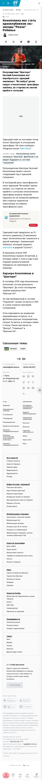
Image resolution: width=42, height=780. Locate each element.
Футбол (19, 10)
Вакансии (26, 427)
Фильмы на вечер (13, 579)
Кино (9, 570)
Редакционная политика (8, 410)
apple (26, 700)
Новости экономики (16, 543)
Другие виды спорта (14, 652)
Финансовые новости (15, 553)
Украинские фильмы (15, 576)
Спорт (9, 636)
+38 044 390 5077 (29, 367)
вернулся (7, 247)
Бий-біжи (25, 148)
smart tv (10, 707)
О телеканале (8, 414)
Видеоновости (12, 470)
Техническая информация (27, 418)
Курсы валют (12, 549)
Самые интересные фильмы (17, 573)
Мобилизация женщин (15, 523)
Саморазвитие (12, 608)
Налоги (9, 559)
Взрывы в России (13, 503)
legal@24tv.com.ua (30, 744)
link (24, 376)
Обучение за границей (15, 611)
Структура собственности (28, 431)
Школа (9, 602)
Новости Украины (13, 464)
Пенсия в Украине (14, 562)
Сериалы (10, 585)
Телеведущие (7, 418)
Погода (9, 477)
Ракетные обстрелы (14, 487)
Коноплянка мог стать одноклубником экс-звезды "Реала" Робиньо (31, 10)
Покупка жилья (12, 625)
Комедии (10, 582)
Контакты (26, 423)
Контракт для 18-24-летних (17, 526)
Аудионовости (12, 473)
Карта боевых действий (16, 491)
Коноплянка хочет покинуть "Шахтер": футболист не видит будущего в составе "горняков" (20, 158)
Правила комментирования (29, 413)
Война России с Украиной (18, 484)
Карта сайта (27, 440)
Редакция (6, 405)
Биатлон (10, 649)
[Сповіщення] (39, 3)
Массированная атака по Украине (20, 500)
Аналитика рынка (13, 622)
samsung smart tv (26, 707)
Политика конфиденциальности (11, 430)
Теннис (9, 646)
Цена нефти (11, 546)
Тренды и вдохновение (15, 628)
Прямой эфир (12, 467)
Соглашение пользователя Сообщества (28, 407)
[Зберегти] (36, 42)
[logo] (15, 3)
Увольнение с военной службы (18, 517)
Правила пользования (11, 426)
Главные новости (13, 461)
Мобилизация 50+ (13, 520)
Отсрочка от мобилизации (17, 530)
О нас (5, 401)
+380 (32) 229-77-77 (16, 741)
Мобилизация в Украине (18, 514)
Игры (24, 443)
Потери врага (12, 506)
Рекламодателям (9, 422)
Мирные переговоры (15, 494)
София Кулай (13, 35)
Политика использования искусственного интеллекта (8, 438)
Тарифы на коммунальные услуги (20, 556)
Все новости (12, 458)
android (10, 700)
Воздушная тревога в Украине (18, 497)
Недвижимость (13, 619)
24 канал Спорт (8, 10)
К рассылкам (14, 685)
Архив (25, 436)
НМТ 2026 (10, 605)
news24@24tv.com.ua (11, 367)
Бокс (8, 639)
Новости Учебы (14, 593)
